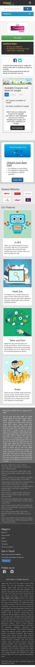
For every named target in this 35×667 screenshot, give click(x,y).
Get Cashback (17, 128)
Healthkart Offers (28, 482)
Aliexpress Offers (6, 513)
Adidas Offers (15, 512)
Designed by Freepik (7, 663)
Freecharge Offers (7, 467)
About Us (4, 532)
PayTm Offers (22, 465)
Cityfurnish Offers (23, 495)
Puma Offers (24, 512)
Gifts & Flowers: (6, 505)
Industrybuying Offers (12, 520)
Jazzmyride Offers (18, 513)
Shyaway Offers (15, 479)
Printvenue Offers (6, 509)
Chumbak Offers (6, 496)
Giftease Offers (16, 505)
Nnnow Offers (25, 479)
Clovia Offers (5, 479)
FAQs (3, 538)
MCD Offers (17, 501)
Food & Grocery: (6, 499)
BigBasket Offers (17, 499)
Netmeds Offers (17, 482)
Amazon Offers (10, 473)
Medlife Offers (6, 484)
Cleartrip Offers (6, 488)
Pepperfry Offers (17, 493)
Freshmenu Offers (7, 501)
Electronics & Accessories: (9, 471)
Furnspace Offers (11, 495)
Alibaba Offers (21, 473)
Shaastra (4, 541)
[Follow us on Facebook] (4, 572)
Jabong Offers (20, 478)
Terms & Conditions (7, 547)
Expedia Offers (5, 490)
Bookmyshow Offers (27, 520)
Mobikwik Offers (11, 469)
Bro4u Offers (10, 518)
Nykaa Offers (16, 484)
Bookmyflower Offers (26, 507)
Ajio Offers (29, 478)
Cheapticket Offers (27, 486)
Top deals (4, 544)
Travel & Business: (7, 486)
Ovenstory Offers (27, 501)
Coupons (13, 95)
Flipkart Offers (22, 471)
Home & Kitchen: (6, 493)
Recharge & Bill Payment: (9, 465)
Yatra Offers (15, 488)
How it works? (5, 535)
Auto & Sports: (6, 512)
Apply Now (17, 180)
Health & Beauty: (6, 482)
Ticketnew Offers (20, 518)
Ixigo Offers (16, 486)
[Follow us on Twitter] (12, 572)
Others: (3, 518)
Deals (21, 95)
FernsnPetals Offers (12, 507)
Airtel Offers (17, 467)
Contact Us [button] (6, 561)
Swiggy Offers (27, 499)
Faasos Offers (5, 503)
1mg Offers (24, 484)
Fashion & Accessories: (8, 478)
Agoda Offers (24, 488)
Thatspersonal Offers (8, 522)
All (6, 95)
